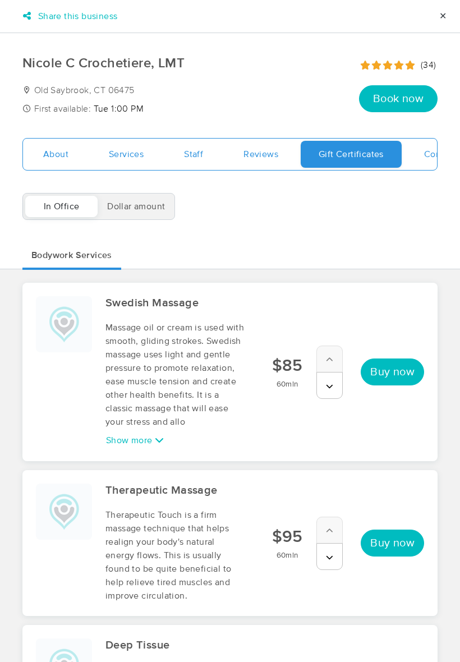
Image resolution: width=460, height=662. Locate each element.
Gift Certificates (351, 154)
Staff (193, 154)
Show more (130, 440)
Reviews (260, 154)
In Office (62, 206)
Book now (398, 98)
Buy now (392, 372)
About (55, 154)
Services (126, 154)
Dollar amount (136, 206)
